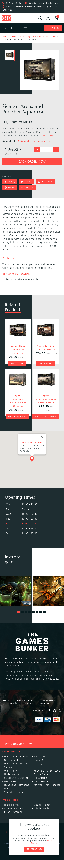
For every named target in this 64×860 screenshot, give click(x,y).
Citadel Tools (41, 808)
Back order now (32, 161)
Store (13, 36)
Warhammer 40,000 (16, 756)
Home (5, 36)
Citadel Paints (42, 804)
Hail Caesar (11, 781)
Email (11, 187)
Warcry (38, 763)
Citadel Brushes (13, 808)
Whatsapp (47, 181)
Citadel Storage (13, 812)
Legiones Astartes (47, 36)
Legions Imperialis (27, 36)
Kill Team (39, 756)
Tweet (28, 181)
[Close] (42, 437)
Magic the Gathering (16, 777)
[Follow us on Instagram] (54, 710)
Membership (47, 700)
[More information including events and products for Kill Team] (48, 591)
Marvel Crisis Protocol (47, 785)
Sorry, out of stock (45, 416)
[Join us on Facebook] (49, 710)
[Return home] (10, 18)
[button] (18, 612)
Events (13, 703)
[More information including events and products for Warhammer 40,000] (15, 591)
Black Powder (42, 781)
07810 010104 (13, 3)
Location (45, 703)
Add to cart (17, 363)
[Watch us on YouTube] (60, 710)
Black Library (11, 804)
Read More (49, 135)
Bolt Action (40, 777)
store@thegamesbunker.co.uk (44, 3)
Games (29, 703)
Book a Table (25, 700)
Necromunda (11, 760)
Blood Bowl (40, 760)
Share (11, 181)
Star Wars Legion (14, 792)
